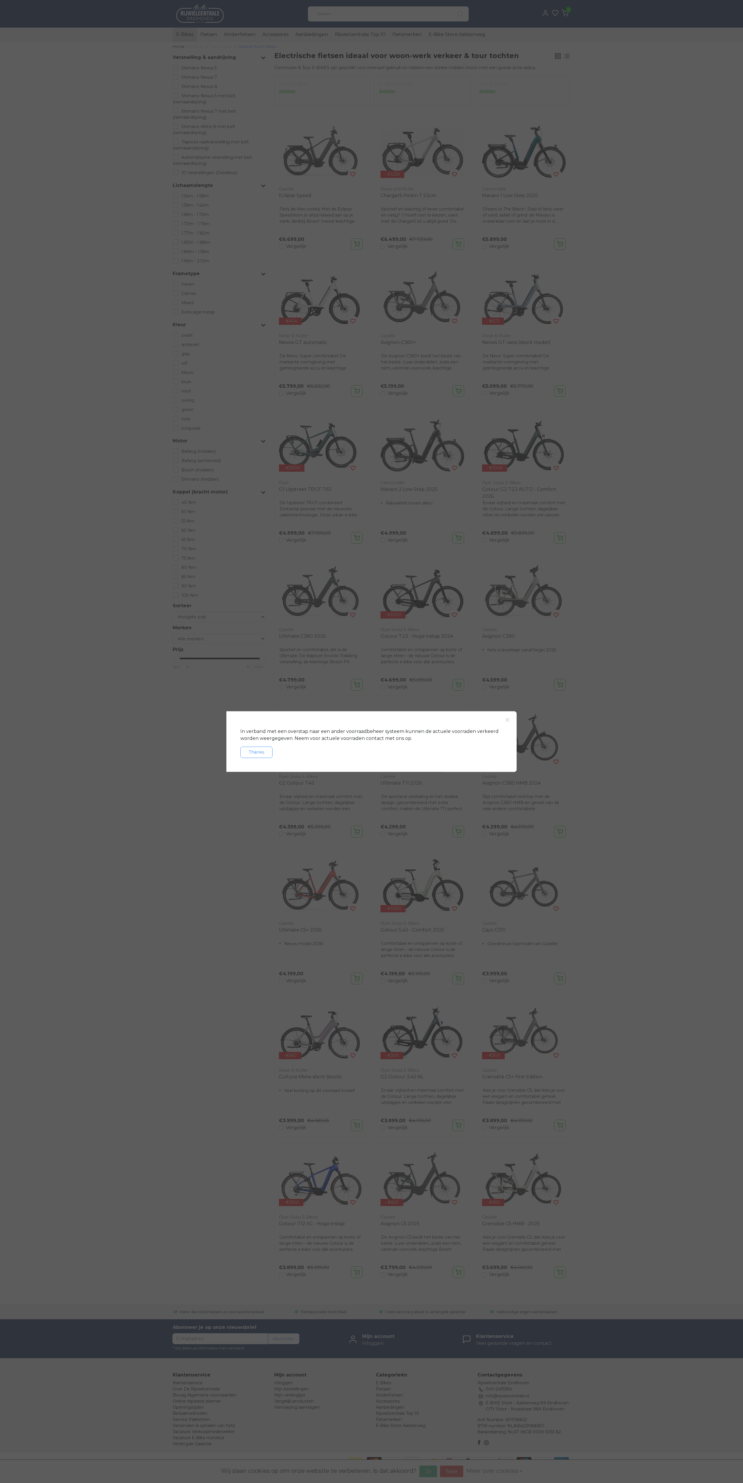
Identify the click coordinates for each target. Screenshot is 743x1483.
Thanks (256, 752)
